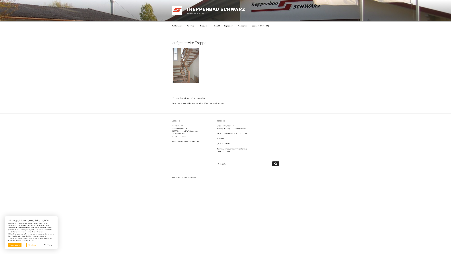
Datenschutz (242, 26)
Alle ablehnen (32, 245)
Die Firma (190, 26)
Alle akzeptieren (14, 245)
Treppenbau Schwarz (215, 9)
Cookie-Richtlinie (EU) (260, 26)
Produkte (204, 26)
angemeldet (186, 103)
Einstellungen (48, 245)
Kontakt (217, 26)
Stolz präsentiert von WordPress (184, 177)
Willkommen (177, 26)
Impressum (228, 26)
